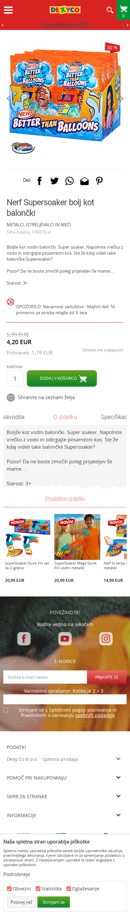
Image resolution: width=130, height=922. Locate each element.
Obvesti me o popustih (102, 349)
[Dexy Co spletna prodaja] (65, 11)
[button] (110, 12)
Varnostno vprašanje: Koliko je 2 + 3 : (65, 691)
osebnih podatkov (95, 715)
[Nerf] (15, 552)
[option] (65, 25)
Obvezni (22, 888)
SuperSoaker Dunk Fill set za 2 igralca (27, 565)
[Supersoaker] (23, 148)
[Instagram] (106, 638)
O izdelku (65, 417)
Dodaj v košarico (58, 378)
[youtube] (65, 638)
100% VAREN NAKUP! (64, 25)
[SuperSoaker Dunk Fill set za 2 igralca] (28, 537)
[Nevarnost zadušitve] (11, 308)
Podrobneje (16, 874)
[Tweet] (54, 182)
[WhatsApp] (69, 182)
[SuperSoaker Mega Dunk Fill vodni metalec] (77, 537)
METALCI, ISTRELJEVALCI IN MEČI (39, 225)
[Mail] (84, 182)
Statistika (51, 888)
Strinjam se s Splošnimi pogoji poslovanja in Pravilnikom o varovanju (68, 713)
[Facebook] (39, 182)
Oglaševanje (85, 888)
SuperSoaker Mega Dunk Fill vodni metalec (75, 565)
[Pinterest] (99, 182)
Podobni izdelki (65, 499)
